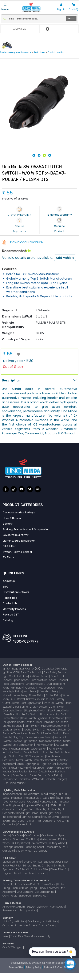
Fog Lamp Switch (36, 710)
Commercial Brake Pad (17, 895)
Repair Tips (10, 597)
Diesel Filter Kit (59, 869)
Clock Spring (21, 706)
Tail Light (31, 820)
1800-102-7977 (26, 641)
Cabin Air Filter (40, 869)
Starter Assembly (19, 767)
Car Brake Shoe (46, 884)
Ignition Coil (49, 764)
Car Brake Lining (45, 892)
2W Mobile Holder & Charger (49, 779)
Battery (7, 523)
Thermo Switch (44, 745)
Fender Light (17, 801)
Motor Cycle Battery (14, 921)
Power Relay (36, 695)
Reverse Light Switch (25, 741)
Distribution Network (16, 592)
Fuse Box (9, 714)
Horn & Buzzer (12, 518)
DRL (6, 801)
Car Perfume (50, 835)
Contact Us (10, 603)
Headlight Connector (52, 687)
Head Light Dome (28, 813)
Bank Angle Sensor (58, 767)
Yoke (14, 936)
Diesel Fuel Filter (12, 862)
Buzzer (31, 906)
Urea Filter (29, 873)
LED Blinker (49, 798)
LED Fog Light (58, 805)
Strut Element (24, 892)
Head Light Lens (50, 813)
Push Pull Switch (53, 752)
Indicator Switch (13, 752)
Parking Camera (13, 847)
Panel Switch (56, 748)
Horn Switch (28, 718)
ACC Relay (17, 699)
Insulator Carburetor (46, 760)
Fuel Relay (31, 687)
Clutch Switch (39, 706)
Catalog (8, 620)
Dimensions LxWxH (17, 316)
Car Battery (35, 921)
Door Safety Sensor (55, 672)
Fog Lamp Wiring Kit (35, 805)
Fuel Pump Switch (59, 710)
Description (11, 380)
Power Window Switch (39, 737)
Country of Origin (16, 339)
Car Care (17, 835)
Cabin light (24, 824)
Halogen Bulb (26, 809)
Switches (39, 52)
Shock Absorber (48, 888)
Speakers (19, 839)
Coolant (42, 873)
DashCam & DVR (56, 847)
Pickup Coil (39, 767)
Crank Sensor (38, 775)
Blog (5, 586)
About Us (9, 580)
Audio (6, 835)
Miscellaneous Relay (15, 695)
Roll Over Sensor (39, 676)
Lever (6, 936)
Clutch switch (56, 52)
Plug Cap (19, 737)
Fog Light (32, 801)
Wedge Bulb (56, 794)
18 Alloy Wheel (24, 850)
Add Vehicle (65, 258)
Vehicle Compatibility (13, 324)
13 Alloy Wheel (57, 843)
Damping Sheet (35, 847)
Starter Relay (53, 695)
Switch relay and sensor (16, 52)
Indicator (17, 798)
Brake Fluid (9, 884)
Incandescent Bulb (14, 794)
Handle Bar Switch (27, 714)
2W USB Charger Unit (32, 756)
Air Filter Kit (22, 869)
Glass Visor (9, 809)
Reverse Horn (11, 910)
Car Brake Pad (27, 884)
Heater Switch (11, 718)
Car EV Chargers (13, 947)
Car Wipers (41, 850)
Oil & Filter (9, 546)
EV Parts (8, 557)
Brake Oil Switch (53, 703)
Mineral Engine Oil (34, 865)
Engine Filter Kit (12, 873)
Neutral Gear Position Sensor (20, 771)
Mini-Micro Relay (48, 691)
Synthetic (9, 869)
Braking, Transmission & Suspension (26, 529)
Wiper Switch (39, 748)
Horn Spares (57, 906)
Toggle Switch (33, 752)
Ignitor (7, 668)
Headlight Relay (12, 691)
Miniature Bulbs (37, 794)
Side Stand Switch (50, 741)
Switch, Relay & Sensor (17, 551)
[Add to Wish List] (18, 354)
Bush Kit (17, 888)
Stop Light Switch (23, 745)
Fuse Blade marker (14, 783)
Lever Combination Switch (52, 722)
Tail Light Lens (46, 820)
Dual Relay (54, 775)
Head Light (43, 809)
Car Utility (32, 839)
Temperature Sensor (43, 680)
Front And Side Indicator (55, 801)
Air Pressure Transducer (40, 699)
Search (71, 18)
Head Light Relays (14, 684)
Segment (9, 310)
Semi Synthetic (56, 865)
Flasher (62, 680)
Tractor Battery (48, 925)
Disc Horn (43, 906)
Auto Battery (50, 921)
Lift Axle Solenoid (13, 726)
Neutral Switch (32, 729)
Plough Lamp (50, 817)
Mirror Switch (24, 760)
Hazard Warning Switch (55, 714)
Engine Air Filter (33, 862)
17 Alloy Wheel (39, 843)
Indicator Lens (11, 817)
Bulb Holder (64, 798)
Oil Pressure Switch (55, 729)
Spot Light (18, 820)
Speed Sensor (21, 680)
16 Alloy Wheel (48, 839)
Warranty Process (14, 609)
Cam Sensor (20, 775)
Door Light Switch (13, 710)
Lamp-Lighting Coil (28, 764)
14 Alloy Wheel (20, 843)
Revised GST (11, 614)
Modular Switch (12, 729)
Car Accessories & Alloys (19, 512)
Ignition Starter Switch (51, 718)
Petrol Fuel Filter (12, 865)
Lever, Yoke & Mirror (15, 534)
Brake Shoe (40, 895)
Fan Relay (17, 687)
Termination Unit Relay (17, 779)
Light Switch (32, 726)
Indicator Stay (33, 798)
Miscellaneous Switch (54, 726)
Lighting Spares (31, 817)
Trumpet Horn (28, 910)
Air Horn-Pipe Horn (14, 906)
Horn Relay (30, 691)
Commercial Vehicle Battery (20, 925)
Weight (8, 333)
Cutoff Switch (57, 706)
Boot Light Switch (31, 703)
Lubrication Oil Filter (56, 862)
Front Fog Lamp (12, 805)
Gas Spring (30, 888)
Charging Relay (36, 684)
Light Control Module (15, 676)
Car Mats (8, 850)
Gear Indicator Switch (16, 748)
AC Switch (61, 745)
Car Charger (32, 835)
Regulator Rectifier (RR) (26, 668)
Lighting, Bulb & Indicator (19, 540)
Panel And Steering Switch (45, 733)
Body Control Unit (31, 672)
